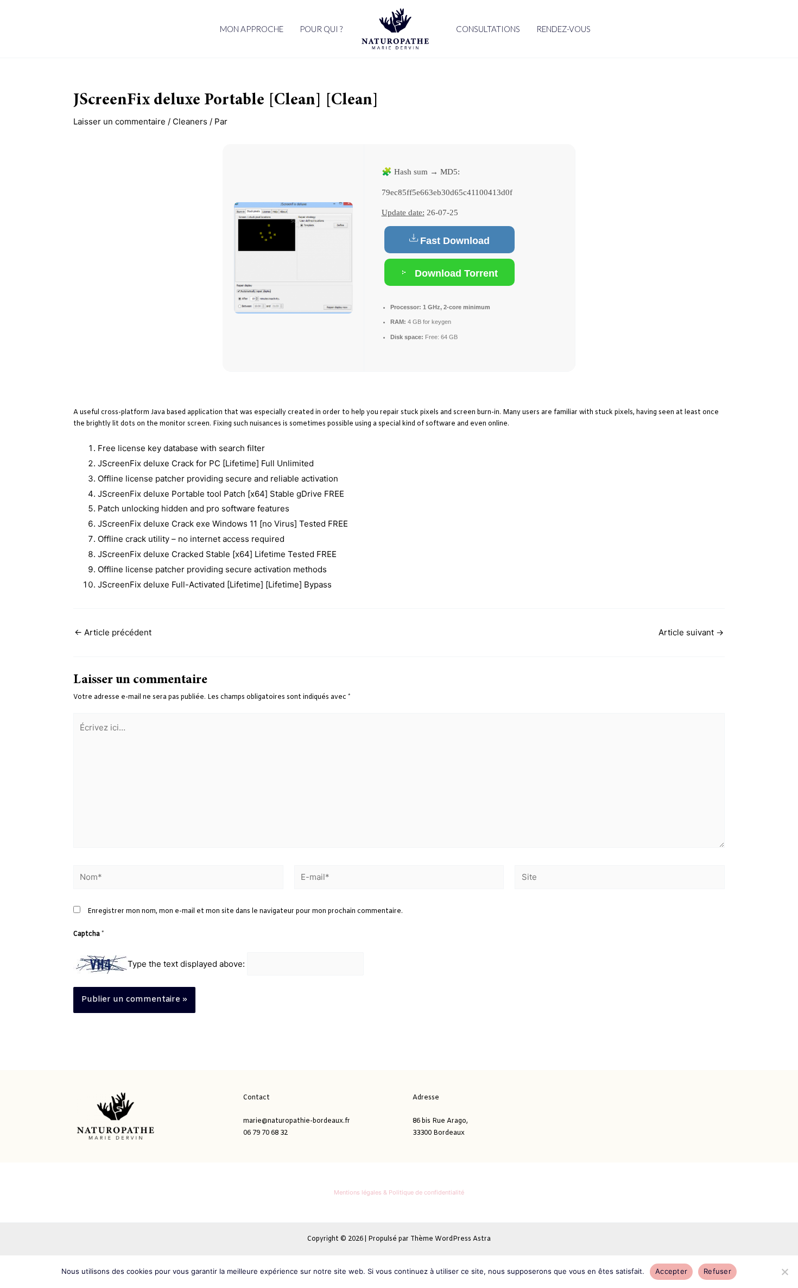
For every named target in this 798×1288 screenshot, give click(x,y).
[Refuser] (784, 1271)
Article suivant (691, 632)
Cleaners (190, 121)
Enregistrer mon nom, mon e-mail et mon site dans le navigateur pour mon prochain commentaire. (245, 911)
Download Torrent (455, 273)
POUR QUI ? (321, 29)
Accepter (671, 1271)
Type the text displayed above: (186, 964)
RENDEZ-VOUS (563, 29)
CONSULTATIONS (488, 29)
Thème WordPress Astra (450, 1239)
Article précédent (112, 632)
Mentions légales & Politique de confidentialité (399, 1192)
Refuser (717, 1271)
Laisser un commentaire (119, 121)
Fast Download (455, 240)
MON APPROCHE (251, 29)
